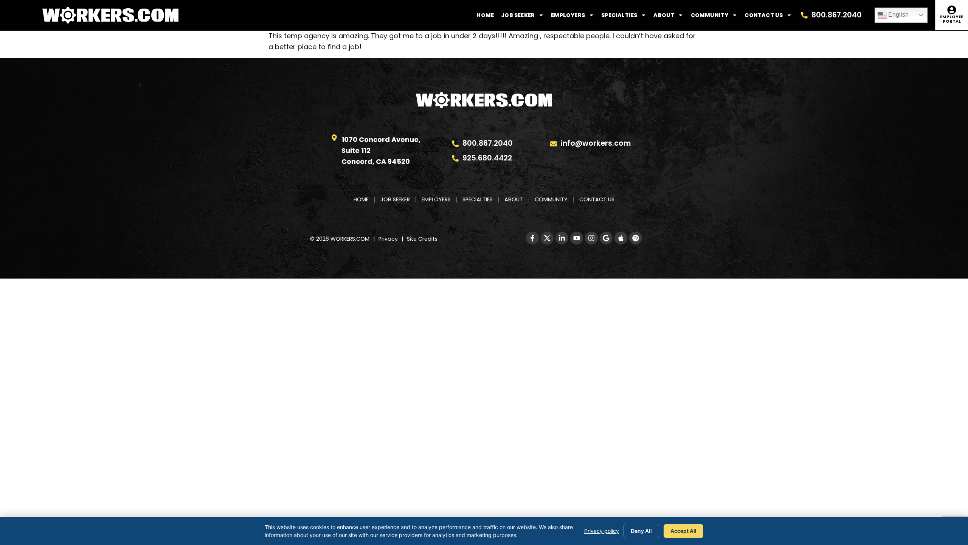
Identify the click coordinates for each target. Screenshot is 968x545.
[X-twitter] (547, 238)
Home (485, 15)
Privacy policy (601, 531)
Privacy (388, 239)
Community (710, 15)
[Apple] (620, 238)
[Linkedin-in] (561, 238)
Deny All (641, 531)
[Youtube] (576, 238)
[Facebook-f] (532, 238)
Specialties (619, 15)
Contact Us (764, 15)
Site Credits (422, 239)
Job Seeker (518, 15)
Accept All (683, 531)
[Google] (606, 238)
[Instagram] (591, 238)
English (898, 14)
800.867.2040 (836, 15)
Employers (568, 15)
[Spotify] (635, 238)
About (663, 15)
